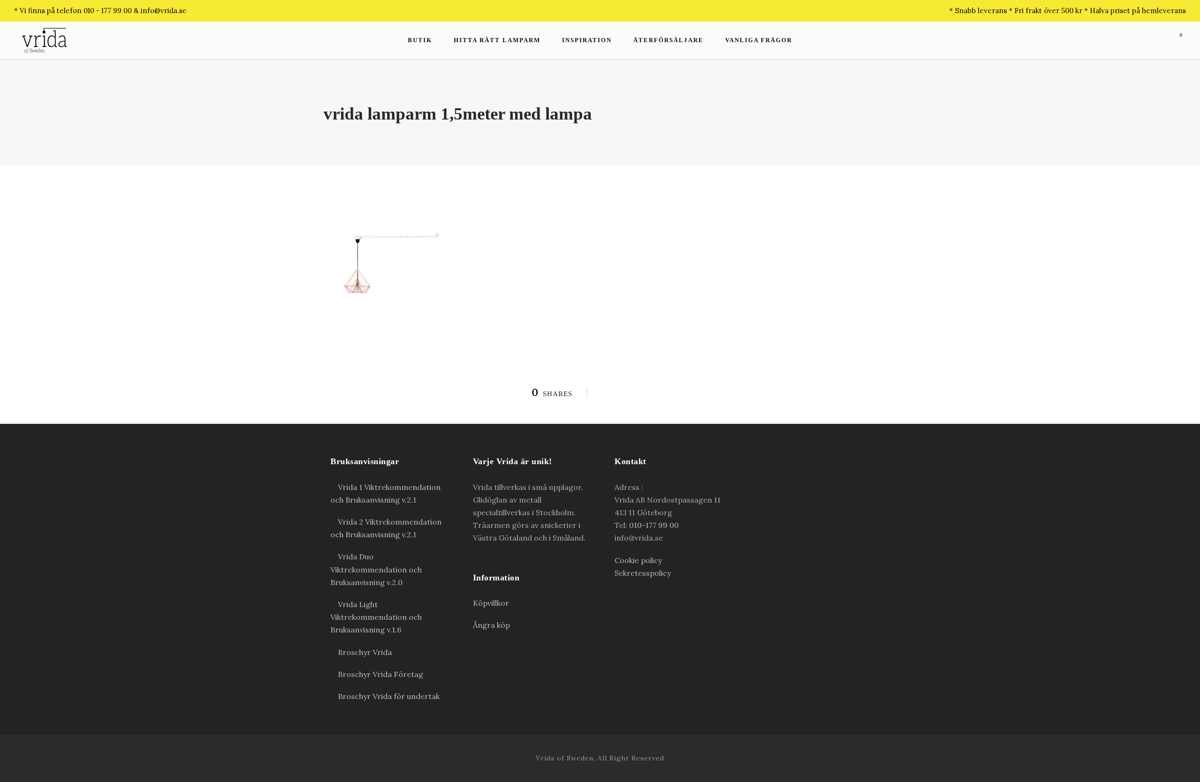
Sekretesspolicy (643, 573)
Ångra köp (491, 625)
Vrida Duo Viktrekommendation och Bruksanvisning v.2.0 (376, 569)
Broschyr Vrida (364, 652)
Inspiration (587, 40)
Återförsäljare (668, 40)
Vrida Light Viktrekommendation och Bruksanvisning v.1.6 (376, 617)
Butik (420, 40)
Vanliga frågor (758, 40)
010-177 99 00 (654, 525)
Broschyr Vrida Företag (379, 674)
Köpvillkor (491, 603)
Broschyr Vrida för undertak (388, 696)
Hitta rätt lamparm (497, 40)
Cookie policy (638, 560)
